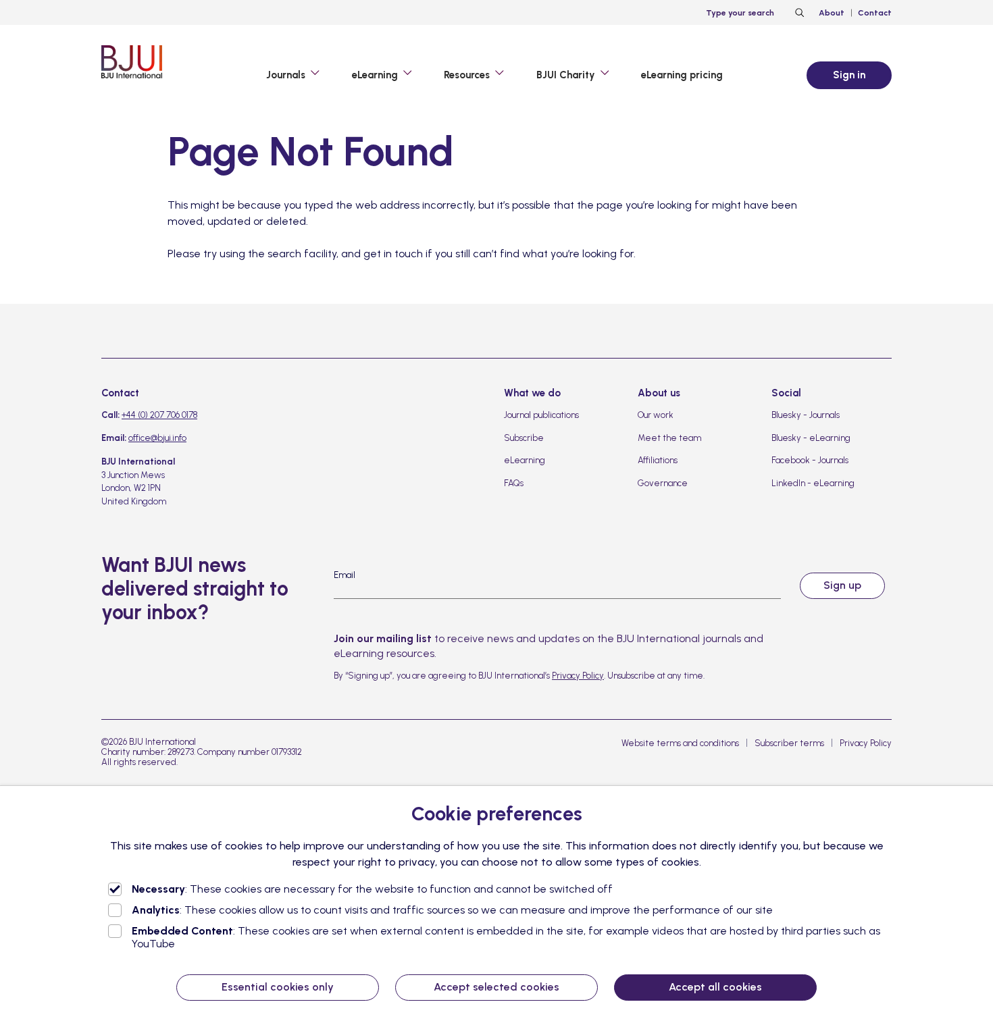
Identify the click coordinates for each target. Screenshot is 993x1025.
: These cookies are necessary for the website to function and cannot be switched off (372, 889)
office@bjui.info (157, 438)
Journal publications (541, 415)
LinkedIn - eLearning (813, 483)
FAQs (514, 483)
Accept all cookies (715, 986)
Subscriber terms (789, 743)
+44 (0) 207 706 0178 (159, 415)
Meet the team (669, 438)
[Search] (797, 12)
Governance (663, 483)
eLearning (524, 460)
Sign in (849, 75)
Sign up (842, 585)
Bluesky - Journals (805, 415)
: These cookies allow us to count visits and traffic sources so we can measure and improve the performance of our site (452, 909)
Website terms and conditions (680, 743)
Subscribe (524, 438)
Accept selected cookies (496, 986)
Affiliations (658, 460)
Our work (655, 415)
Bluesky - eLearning (810, 438)
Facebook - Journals (809, 460)
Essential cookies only (278, 986)
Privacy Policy (578, 676)
